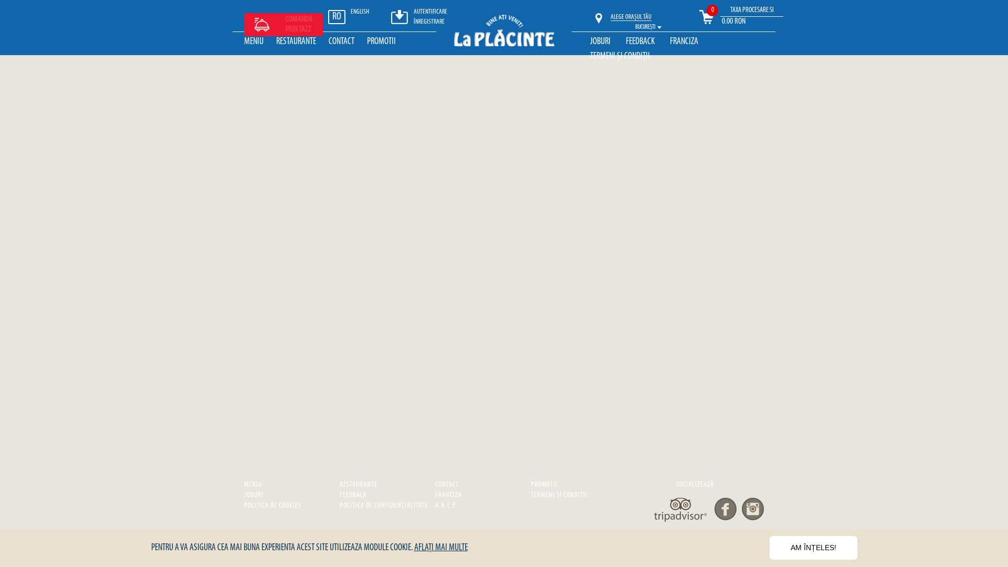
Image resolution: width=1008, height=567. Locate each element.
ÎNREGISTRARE (429, 21)
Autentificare (430, 11)
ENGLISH (360, 11)
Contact (341, 42)
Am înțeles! (813, 547)
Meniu (254, 42)
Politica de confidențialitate (384, 506)
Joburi (600, 42)
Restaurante (296, 42)
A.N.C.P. (446, 506)
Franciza (684, 42)
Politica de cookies (272, 506)
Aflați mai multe (441, 548)
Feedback (640, 42)
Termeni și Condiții (620, 56)
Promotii (381, 42)
